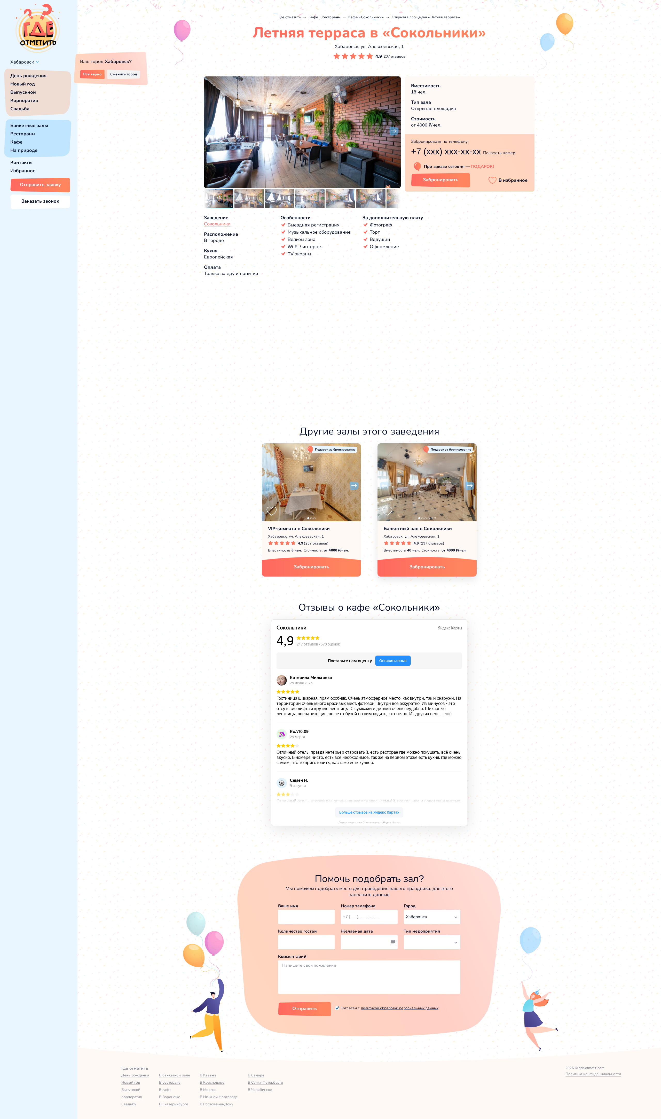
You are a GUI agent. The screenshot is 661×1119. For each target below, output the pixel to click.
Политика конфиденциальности (593, 1074)
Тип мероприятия (422, 931)
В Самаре (256, 1075)
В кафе (165, 1090)
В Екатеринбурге (173, 1104)
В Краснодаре (212, 1082)
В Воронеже (169, 1097)
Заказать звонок (40, 201)
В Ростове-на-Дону (216, 1104)
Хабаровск (22, 62)
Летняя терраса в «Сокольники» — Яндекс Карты (369, 822)
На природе (23, 150)
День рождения (28, 75)
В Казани (208, 1075)
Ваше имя (288, 906)
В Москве (208, 1090)
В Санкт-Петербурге (265, 1082)
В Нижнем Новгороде (219, 1097)
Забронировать (440, 179)
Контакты (21, 162)
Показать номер (499, 153)
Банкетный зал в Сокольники (418, 528)
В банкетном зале (174, 1075)
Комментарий (292, 956)
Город (410, 906)
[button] (210, 131)
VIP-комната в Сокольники (299, 528)
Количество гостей (297, 931)
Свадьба (19, 108)
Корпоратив (24, 100)
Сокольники (217, 223)
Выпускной (23, 92)
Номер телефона (358, 906)
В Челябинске (260, 1090)
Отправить (304, 1008)
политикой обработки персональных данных (399, 1008)
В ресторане (170, 1082)
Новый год (22, 83)
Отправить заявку (40, 184)
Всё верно (92, 74)
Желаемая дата (357, 931)
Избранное (22, 170)
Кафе (16, 142)
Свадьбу (128, 1104)
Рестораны (22, 133)
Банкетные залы (29, 125)
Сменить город (123, 74)
